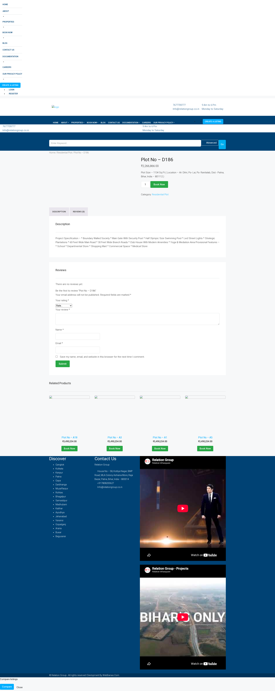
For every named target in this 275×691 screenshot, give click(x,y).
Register (13, 94)
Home (5, 4)
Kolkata (59, 468)
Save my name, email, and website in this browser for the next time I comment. (102, 356)
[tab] (59, 211)
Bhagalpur (61, 496)
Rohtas (59, 492)
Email (59, 343)
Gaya (58, 480)
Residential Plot (64, 152)
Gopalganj (61, 524)
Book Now (7, 32)
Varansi (59, 520)
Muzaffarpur (62, 488)
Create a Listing (10, 85)
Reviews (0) (79, 212)
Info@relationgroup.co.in (186, 109)
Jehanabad (61, 516)
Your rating (62, 300)
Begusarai (61, 536)
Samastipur (61, 500)
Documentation (10, 56)
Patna (58, 476)
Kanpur (59, 472)
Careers (7, 67)
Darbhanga (61, 484)
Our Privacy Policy (12, 74)
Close (20, 687)
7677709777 (179, 105)
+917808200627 (105, 483)
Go (222, 144)
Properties (8, 22)
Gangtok (60, 464)
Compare (7, 686)
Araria (59, 528)
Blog (5, 43)
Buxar (58, 532)
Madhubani (61, 504)
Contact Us (8, 50)
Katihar (59, 508)
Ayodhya (60, 512)
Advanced (211, 142)
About (6, 11)
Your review (63, 309)
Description (59, 212)
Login (11, 90)
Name (60, 329)
